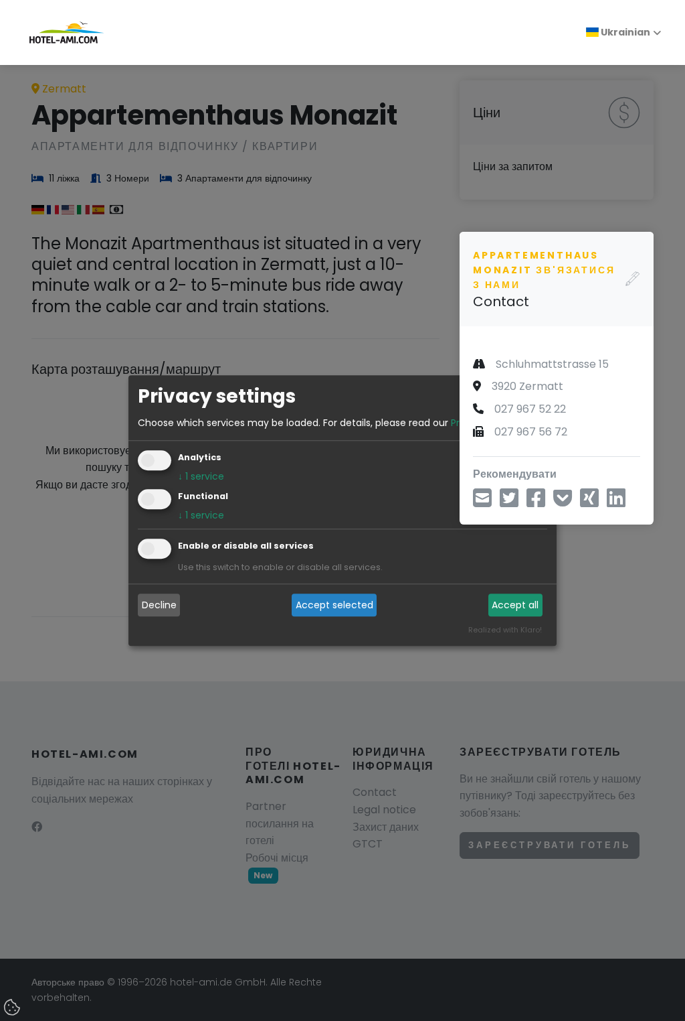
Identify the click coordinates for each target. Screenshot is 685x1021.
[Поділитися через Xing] (589, 502)
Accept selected (334, 605)
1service (201, 476)
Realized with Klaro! (505, 629)
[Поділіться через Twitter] (509, 502)
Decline (159, 605)
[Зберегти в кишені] (562, 502)
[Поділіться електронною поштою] (482, 502)
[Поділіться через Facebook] (535, 502)
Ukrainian (624, 32)
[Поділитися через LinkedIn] (616, 502)
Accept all (515, 605)
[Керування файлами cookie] (13, 1008)
